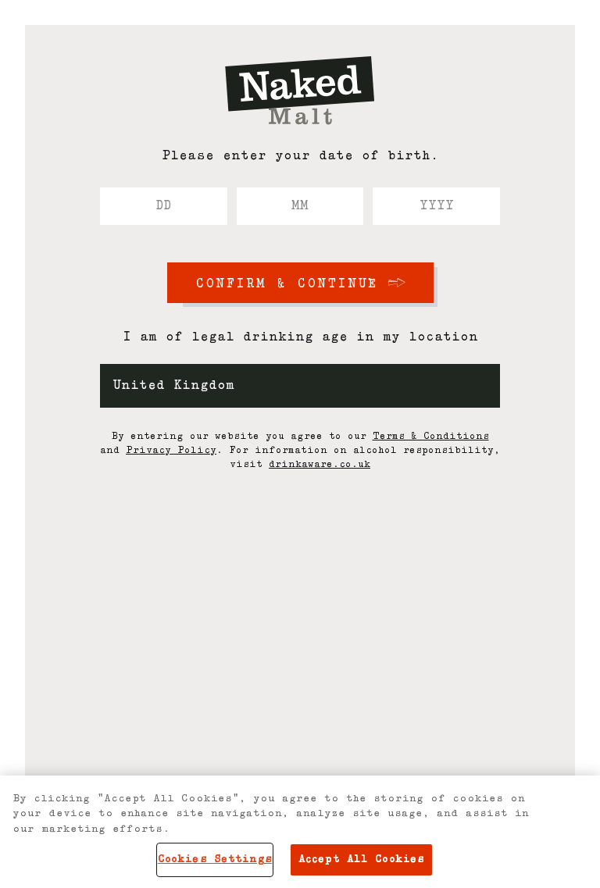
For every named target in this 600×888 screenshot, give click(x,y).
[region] (300, 832)
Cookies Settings (215, 859)
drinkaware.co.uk (319, 464)
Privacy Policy (171, 450)
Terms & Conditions (431, 436)
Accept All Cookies (361, 859)
